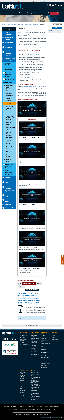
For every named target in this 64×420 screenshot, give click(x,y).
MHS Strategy (22, 257)
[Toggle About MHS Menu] (18, 13)
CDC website (39, 47)
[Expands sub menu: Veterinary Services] (4, 161)
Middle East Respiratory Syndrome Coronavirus (9, 136)
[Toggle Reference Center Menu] (47, 13)
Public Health (8, 82)
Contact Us (22, 266)
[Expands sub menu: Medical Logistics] (4, 79)
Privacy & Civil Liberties (8, 197)
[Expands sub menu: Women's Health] (3, 209)
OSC (52, 329)
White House (45, 329)
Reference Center (24, 290)
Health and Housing (9, 123)
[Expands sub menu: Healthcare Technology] (3, 183)
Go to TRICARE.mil (33, 292)
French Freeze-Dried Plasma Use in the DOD (10, 117)
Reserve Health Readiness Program (9, 167)
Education (23, 13)
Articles (52, 254)
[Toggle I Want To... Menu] (56, 13)
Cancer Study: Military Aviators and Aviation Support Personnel (10, 97)
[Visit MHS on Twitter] (55, 5)
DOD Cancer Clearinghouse (8, 33)
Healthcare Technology (8, 184)
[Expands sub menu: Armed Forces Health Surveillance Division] (4, 85)
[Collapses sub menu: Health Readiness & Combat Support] (3, 58)
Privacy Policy (13, 326)
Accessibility (39, 326)
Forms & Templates (23, 302)
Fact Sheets (22, 298)
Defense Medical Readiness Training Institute (33, 262)
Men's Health (8, 206)
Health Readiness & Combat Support (10, 59)
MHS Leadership (23, 254)
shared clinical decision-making (34, 54)
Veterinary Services (8, 162)
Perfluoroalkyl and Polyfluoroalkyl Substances (10, 151)
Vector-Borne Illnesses (9, 157)
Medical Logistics (9, 79)
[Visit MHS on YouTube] (57, 5)
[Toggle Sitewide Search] (59, 13)
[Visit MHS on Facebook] (52, 5)
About (16, 13)
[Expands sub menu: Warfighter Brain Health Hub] (3, 37)
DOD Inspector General (54, 326)
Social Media (53, 261)
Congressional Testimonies (22, 296)
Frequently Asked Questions (23, 304)
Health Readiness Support (8, 129)
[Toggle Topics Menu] (33, 13)
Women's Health (9, 209)
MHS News (53, 252)
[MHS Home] (10, 256)
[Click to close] (62, 256)
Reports (21, 314)
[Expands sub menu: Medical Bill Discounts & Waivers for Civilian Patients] (3, 188)
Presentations (22, 310)
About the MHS (23, 252)
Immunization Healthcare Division (8, 74)
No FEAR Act (21, 326)
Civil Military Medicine (8, 63)
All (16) (19, 203)
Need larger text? (57, 24)
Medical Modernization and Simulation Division (34, 273)
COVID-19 (8, 103)
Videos (52, 257)
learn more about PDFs (56, 337)
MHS (37, 13)
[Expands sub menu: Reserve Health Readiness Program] (4, 166)
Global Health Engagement (8, 68)
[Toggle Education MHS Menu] (26, 13)
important (25, 70)
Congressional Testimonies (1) (29, 203)
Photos (52, 255)
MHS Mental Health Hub (9, 43)
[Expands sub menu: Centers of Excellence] (3, 179)
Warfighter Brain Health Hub (9, 38)
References (44, 13)
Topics (30, 13)
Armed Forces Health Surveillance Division (9, 88)
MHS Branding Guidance (24, 264)
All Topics (8, 29)
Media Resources (54, 263)
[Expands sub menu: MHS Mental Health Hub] (3, 42)
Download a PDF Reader (44, 337)
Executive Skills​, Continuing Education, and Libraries (34, 267)
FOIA (46, 326)
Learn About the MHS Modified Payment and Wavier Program (34, 301)
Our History (22, 262)
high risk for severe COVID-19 (27, 75)
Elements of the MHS (23, 255)
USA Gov (38, 329)
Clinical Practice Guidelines (23, 293)
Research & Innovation (8, 202)
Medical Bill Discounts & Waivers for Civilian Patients (10, 191)
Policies (21, 308)
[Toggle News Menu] (38, 13)
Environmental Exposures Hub (9, 47)
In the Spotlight (54, 259)
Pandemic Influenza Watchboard (9, 143)
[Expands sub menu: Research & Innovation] (3, 201)
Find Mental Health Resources (33, 311)
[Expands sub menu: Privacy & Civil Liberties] (3, 196)
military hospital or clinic (27, 86)
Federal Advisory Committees (23, 260)
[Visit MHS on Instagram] (46, 5)
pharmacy (34, 86)
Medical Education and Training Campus (34, 270)
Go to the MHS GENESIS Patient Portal (35, 298)
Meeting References (23, 306)
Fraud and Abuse (30, 326)
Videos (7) (38, 203)
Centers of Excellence (7, 179)
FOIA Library (22, 300)
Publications (22, 312)
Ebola (7, 113)
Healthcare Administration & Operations (9, 53)
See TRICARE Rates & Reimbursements (34, 308)
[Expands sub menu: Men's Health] (3, 206)
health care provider (40, 86)
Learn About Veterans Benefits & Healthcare (34, 305)
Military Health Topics (44, 253)
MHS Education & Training (34, 253)
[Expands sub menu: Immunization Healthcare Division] (4, 72)
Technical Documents (23, 315)
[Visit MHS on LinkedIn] (49, 5)
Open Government (22, 329)
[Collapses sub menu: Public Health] (4, 82)
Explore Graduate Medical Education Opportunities (35, 317)
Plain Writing (31, 329)
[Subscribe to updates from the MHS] (60, 5)
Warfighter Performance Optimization (8, 174)
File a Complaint (33, 319)
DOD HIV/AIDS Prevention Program (9, 108)
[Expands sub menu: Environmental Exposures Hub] (3, 47)
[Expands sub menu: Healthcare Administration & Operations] (3, 52)
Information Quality (12, 329)
